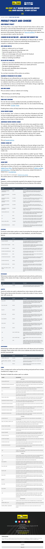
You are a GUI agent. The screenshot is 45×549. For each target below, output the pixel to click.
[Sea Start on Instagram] (26, 521)
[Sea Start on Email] (29, 521)
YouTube (13, 105)
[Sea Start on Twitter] (16, 521)
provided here (12, 172)
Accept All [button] (22, 542)
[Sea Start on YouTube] (19, 521)
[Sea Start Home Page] (22, 516)
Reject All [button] (22, 547)
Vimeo (17, 105)
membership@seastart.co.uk (24, 532)
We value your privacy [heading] (5, 536)
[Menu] (22, 13)
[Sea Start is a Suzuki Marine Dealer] (28, 3)
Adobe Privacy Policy (6, 168)
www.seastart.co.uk (23, 533)
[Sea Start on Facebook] (22, 521)
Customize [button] (22, 544)
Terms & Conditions (30, 32)
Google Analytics (9, 140)
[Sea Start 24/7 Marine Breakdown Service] (16, 3)
